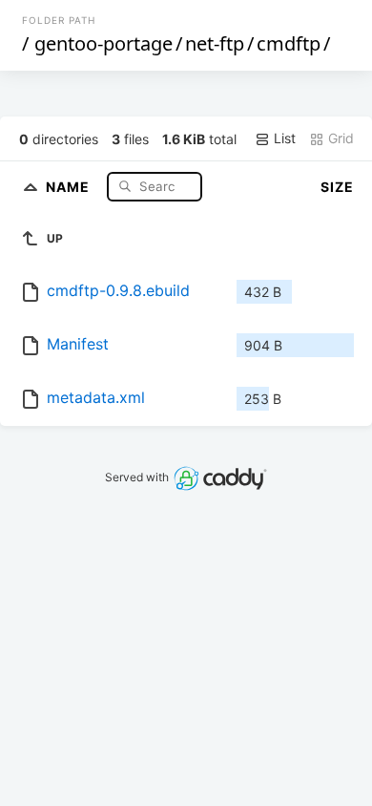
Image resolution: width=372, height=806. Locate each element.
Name (69, 186)
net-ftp (214, 43)
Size (337, 187)
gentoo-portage (103, 43)
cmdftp (288, 43)
